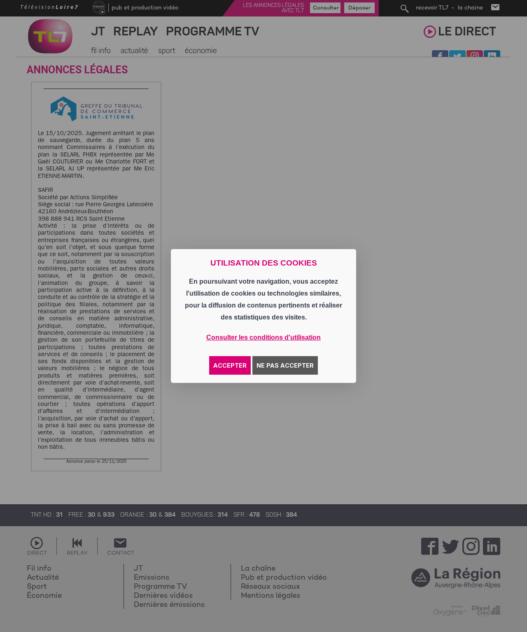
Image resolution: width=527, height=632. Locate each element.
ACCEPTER (230, 365)
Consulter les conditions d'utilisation (263, 337)
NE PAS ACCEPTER (285, 365)
